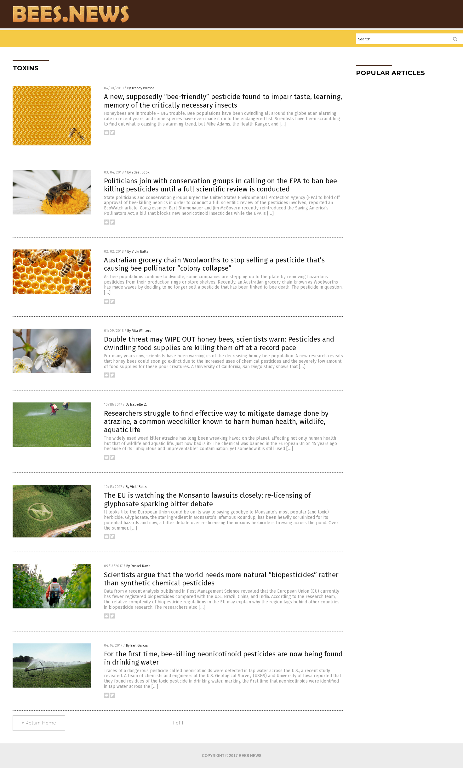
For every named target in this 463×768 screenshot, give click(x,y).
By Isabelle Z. (136, 404)
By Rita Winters (139, 331)
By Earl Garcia (137, 645)
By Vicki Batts (137, 251)
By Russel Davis (138, 566)
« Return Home (39, 723)
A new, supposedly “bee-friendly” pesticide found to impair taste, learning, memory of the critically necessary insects (223, 100)
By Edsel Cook (138, 172)
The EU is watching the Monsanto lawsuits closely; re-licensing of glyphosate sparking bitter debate (207, 499)
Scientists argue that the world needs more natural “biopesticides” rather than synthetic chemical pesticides (221, 579)
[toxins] (71, 22)
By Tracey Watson (141, 88)
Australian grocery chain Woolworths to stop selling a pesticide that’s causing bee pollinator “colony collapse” (214, 264)
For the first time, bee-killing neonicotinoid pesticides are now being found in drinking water (223, 658)
